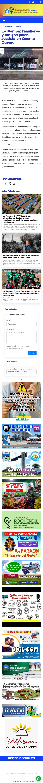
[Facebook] (37, 2)
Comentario (10, 329)
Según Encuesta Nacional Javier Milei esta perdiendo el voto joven (21, 257)
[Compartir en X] (9, 183)
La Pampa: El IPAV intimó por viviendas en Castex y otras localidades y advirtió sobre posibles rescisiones (20, 219)
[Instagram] (40, 2)
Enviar (32, 353)
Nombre (8, 320)
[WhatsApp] (33, 2)
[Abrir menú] (4, 20)
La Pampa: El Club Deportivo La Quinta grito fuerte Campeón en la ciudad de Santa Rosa (21, 293)
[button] (29, 2)
